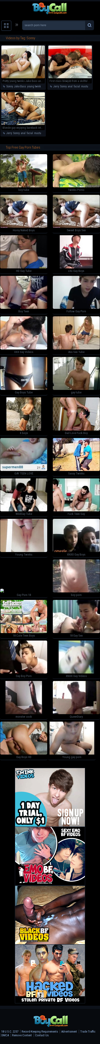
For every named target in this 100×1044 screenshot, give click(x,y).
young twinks (34, 86)
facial (77, 86)
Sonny (9, 86)
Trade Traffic (87, 1031)
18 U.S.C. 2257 (9, 1031)
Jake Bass (20, 86)
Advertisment (69, 1031)
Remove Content (22, 1035)
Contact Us (42, 1035)
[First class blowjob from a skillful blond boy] (70, 77)
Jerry (56, 86)
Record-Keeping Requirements (40, 1031)
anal (70, 86)
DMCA (5, 1035)
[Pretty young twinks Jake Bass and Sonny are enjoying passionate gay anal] (23, 77)
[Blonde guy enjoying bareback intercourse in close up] (23, 124)
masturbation (88, 86)
